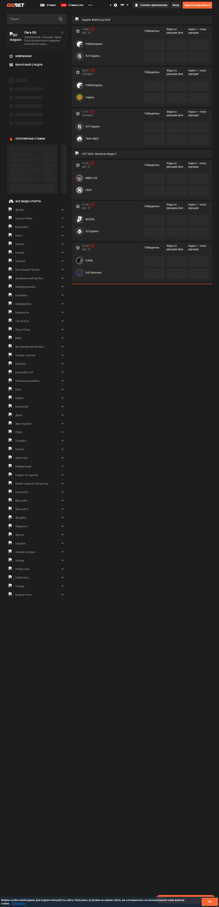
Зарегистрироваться (197, 5)
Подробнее (19, 903)
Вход (176, 5)
